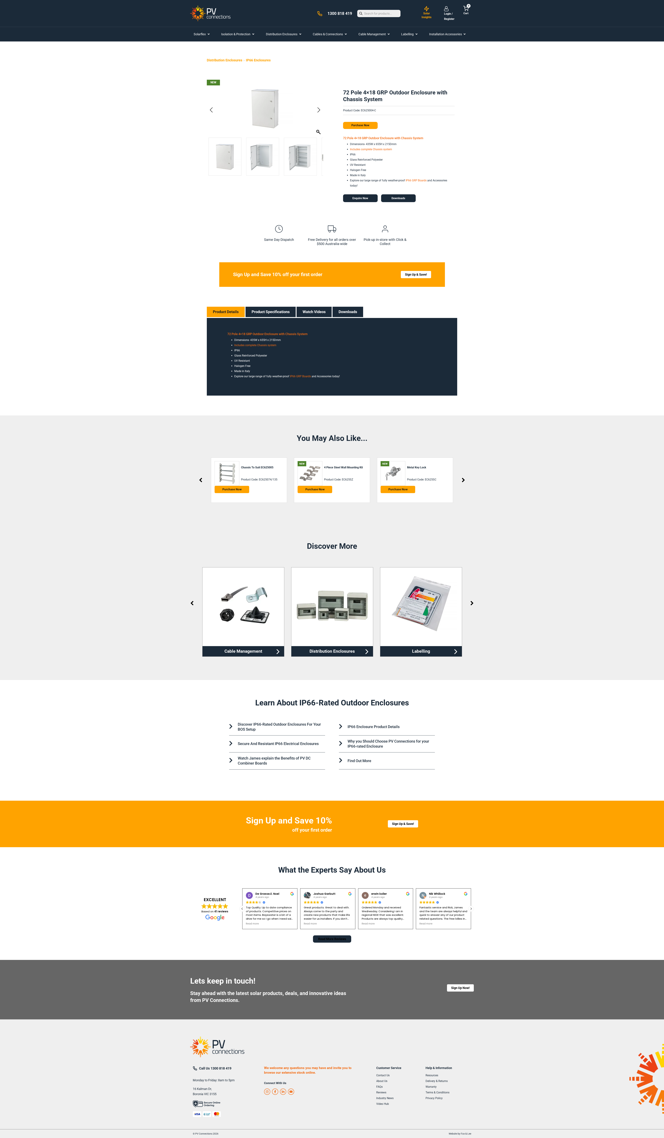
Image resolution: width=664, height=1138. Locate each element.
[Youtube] (291, 1092)
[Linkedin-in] (283, 1092)
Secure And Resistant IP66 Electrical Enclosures (278, 744)
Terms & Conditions (437, 1092)
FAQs (379, 1086)
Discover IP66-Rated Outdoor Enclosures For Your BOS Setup (279, 727)
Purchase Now (360, 125)
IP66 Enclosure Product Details (374, 727)
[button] (318, 110)
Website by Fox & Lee (460, 1133)
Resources (432, 1075)
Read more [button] (252, 923)
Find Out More (359, 761)
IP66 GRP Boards (416, 180)
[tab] (226, 312)
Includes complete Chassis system (371, 149)
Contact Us (383, 1075)
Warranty (431, 1086)
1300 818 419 (340, 13)
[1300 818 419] (319, 13)
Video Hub (382, 1103)
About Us (381, 1081)
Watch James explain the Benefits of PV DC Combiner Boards (274, 760)
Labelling (332, 651)
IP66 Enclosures (258, 60)
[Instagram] (267, 1092)
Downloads (398, 198)
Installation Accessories (421, 651)
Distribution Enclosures (224, 60)
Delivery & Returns (437, 1081)
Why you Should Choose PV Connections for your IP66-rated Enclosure (388, 743)
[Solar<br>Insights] (426, 9)
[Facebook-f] (275, 1092)
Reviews (381, 1092)
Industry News (385, 1098)
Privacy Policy (434, 1098)
